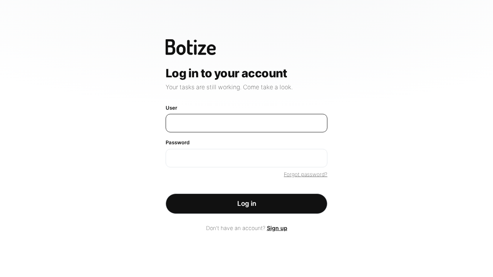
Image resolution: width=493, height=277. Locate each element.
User (171, 108)
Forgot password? (305, 174)
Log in (246, 203)
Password (177, 142)
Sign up (277, 228)
